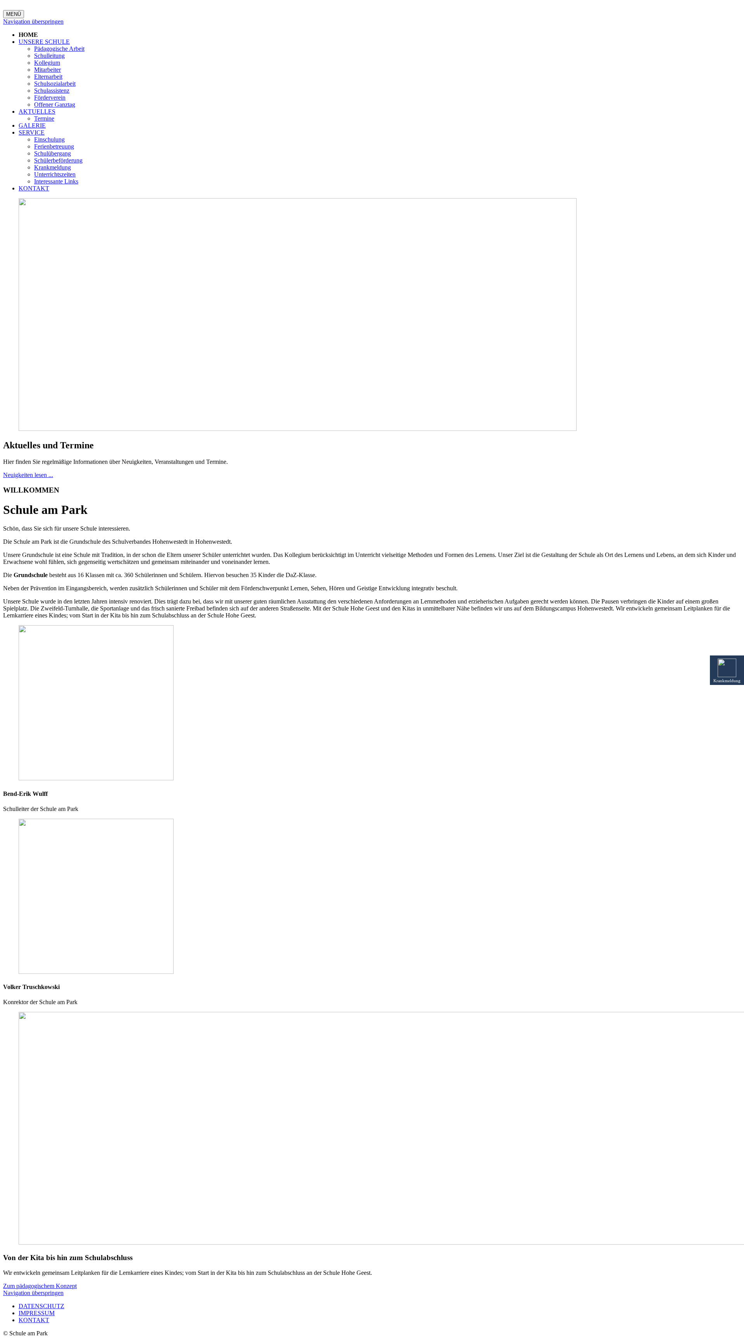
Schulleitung (49, 55)
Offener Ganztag (54, 104)
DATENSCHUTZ (41, 1306)
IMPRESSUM (37, 1313)
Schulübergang (52, 153)
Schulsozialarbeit (55, 83)
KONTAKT (34, 188)
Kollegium (47, 62)
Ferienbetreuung (54, 146)
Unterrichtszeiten (55, 174)
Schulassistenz (51, 90)
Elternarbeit (48, 76)
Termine (44, 118)
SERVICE (32, 132)
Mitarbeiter (47, 69)
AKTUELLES (37, 111)
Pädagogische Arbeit (59, 48)
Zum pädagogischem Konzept (40, 1286)
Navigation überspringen (33, 21)
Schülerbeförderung (58, 160)
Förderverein (49, 97)
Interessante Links (56, 181)
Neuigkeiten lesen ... (28, 475)
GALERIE (32, 125)
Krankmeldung (52, 167)
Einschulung (49, 139)
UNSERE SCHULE (44, 41)
